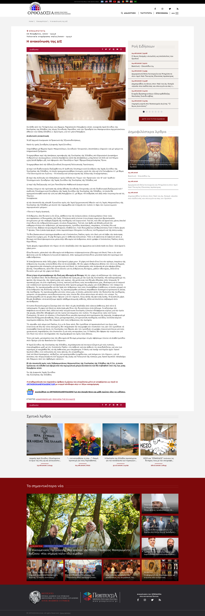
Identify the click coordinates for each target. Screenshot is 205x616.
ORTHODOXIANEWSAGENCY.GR (41, 384)
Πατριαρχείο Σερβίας (152, 527)
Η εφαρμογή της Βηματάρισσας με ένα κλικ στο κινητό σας (159, 576)
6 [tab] (158, 112)
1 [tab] (144, 112)
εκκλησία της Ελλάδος (64, 399)
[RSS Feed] (174, 9)
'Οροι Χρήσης (65, 613)
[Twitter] (167, 9)
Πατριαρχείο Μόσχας (152, 505)
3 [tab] (150, 112)
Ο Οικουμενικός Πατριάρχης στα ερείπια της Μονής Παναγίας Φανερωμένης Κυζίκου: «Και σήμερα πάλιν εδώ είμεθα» (80, 552)
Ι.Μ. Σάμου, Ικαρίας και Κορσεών (118, 572)
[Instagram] (159, 9)
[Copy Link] (109, 49)
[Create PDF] (120, 49)
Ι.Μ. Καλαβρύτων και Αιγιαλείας (79, 572)
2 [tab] (147, 112)
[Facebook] (152, 9)
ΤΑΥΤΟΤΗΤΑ (146, 13)
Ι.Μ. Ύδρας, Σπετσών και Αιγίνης (41, 572)
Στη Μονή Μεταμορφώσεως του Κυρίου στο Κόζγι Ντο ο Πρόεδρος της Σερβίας (159, 531)
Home (31, 21)
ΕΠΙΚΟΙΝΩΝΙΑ (162, 13)
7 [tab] (161, 112)
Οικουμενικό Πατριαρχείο (53, 546)
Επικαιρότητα (42, 21)
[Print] (113, 49)
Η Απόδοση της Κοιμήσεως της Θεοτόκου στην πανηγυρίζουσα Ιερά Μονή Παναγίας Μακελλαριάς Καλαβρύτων (82, 576)
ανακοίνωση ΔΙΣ (44, 399)
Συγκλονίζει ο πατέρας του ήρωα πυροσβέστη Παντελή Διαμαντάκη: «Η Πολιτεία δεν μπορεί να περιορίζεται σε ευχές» (159, 553)
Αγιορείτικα (148, 572)
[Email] (117, 49)
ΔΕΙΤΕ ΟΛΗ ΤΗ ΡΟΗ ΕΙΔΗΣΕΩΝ (153, 119)
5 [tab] (155, 112)
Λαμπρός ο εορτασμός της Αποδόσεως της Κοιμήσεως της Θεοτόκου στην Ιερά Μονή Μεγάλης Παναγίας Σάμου (121, 576)
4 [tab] (153, 112)
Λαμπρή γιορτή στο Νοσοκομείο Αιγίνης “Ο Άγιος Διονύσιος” (43, 576)
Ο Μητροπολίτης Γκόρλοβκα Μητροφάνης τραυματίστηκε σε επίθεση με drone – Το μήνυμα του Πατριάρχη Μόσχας (159, 509)
